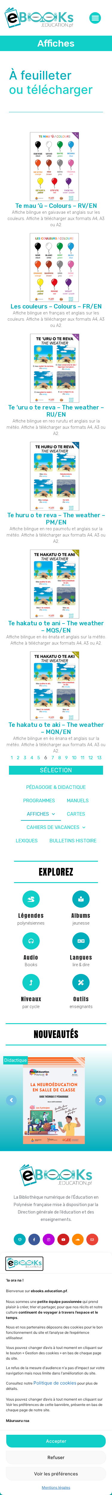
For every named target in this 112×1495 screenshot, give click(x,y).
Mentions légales (56, 1487)
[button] (95, 18)
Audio (31, 957)
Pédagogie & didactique (56, 787)
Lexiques (27, 841)
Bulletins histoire (73, 841)
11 (82, 757)
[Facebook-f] (34, 1240)
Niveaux (31, 999)
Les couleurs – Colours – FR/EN (56, 306)
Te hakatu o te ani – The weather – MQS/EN (56, 627)
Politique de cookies (54, 1383)
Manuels (78, 800)
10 (74, 757)
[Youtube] (63, 1240)
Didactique (15, 1060)
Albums (80, 916)
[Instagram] (49, 1240)
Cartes (76, 814)
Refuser (56, 1457)
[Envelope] (92, 1240)
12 (90, 757)
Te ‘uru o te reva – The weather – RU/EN (56, 411)
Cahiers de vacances (53, 827)
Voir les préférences (56, 1474)
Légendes (31, 916)
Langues (81, 957)
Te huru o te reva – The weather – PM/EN (56, 519)
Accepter (56, 1441)
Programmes (39, 800)
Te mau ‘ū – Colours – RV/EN (56, 205)
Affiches (38, 814)
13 (99, 757)
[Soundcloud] (78, 1240)
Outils (81, 999)
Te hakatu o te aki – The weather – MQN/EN (56, 728)
